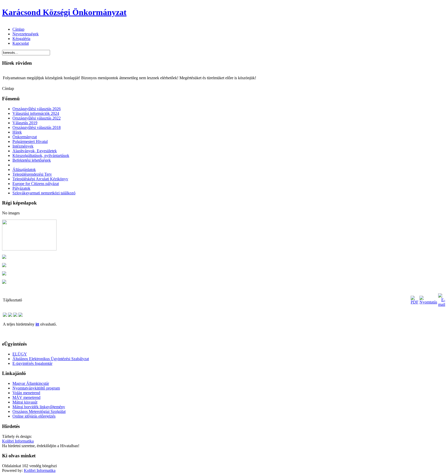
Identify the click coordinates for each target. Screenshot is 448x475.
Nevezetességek (25, 34)
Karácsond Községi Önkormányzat (64, 12)
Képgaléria (21, 38)
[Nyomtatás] (428, 302)
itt (37, 324)
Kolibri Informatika (18, 441)
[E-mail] (441, 304)
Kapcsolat (20, 43)
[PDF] (414, 302)
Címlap (18, 29)
